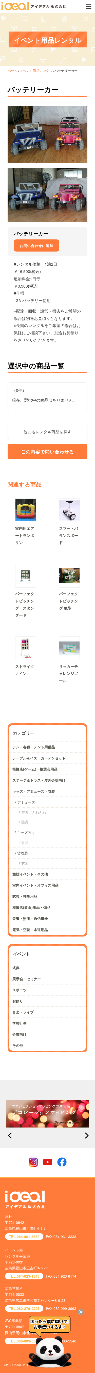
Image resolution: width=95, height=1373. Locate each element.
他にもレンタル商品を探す (47, 431)
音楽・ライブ (23, 1011)
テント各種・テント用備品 (33, 746)
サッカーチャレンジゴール (68, 673)
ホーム (12, 70)
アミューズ (26, 802)
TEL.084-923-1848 (24, 1276)
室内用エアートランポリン (24, 535)
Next (85, 1136)
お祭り (17, 1000)
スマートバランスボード (68, 535)
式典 (16, 967)
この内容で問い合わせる (47, 451)
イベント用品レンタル (36, 70)
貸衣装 (22, 853)
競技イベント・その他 (30, 873)
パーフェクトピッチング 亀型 (68, 601)
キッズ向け (26, 832)
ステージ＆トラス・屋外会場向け (39, 780)
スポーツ (19, 989)
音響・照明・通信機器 (30, 918)
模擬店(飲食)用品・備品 (31, 907)
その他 (17, 1045)
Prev (9, 1136)
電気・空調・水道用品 (30, 929)
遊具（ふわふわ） (35, 812)
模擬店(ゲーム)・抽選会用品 (35, 769)
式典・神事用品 (24, 896)
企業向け (19, 1034)
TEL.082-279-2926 (24, 1308)
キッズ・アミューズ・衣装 (33, 791)
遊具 (24, 821)
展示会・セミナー (26, 978)
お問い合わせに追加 (36, 245)
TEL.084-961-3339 (24, 1236)
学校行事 (19, 1023)
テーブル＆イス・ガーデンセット (39, 757)
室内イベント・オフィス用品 (35, 885)
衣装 (24, 863)
